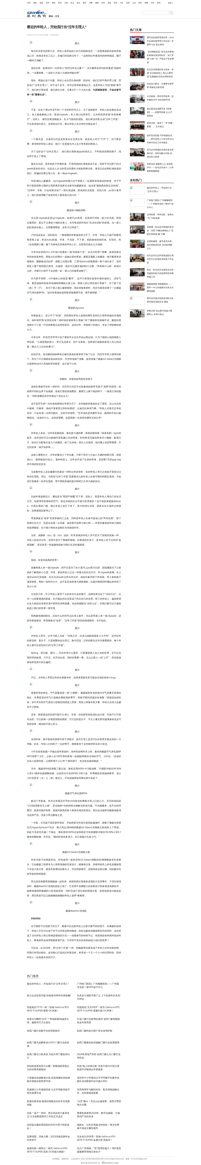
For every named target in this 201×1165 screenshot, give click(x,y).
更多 (170, 3)
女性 (152, 3)
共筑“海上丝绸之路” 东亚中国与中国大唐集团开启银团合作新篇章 (98, 1067)
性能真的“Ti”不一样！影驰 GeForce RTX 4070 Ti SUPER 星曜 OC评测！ (48, 1009)
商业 (115, 3)
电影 (53, 3)
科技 (60, 3)
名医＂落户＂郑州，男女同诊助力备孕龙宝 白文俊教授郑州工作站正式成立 (48, 1114)
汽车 (121, 3)
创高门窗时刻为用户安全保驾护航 (94, 1030)
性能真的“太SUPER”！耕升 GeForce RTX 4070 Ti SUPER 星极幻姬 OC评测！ (98, 1009)
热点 (72, 3)
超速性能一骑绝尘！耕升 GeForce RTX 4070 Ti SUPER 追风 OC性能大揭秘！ (47, 1150)
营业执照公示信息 (111, 1163)
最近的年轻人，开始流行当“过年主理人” (48, 983)
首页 (29, 3)
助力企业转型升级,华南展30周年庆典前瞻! (49, 995)
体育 (103, 3)
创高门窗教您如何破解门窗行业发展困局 (98, 1042)
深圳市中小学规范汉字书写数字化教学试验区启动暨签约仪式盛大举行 (98, 1079)
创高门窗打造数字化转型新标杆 (43, 1030)
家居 (159, 3)
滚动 (51, 16)
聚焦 (35, 3)
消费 (91, 3)
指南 (41, 3)
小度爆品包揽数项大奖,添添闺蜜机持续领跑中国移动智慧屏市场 (48, 1079)
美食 (109, 3)
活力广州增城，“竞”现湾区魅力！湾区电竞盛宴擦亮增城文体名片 (99, 1150)
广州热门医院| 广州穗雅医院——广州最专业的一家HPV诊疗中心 (98, 985)
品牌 (128, 3)
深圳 (47, 3)
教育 (84, 3)
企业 (134, 3)
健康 (97, 3)
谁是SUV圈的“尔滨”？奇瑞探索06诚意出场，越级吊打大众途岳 (48, 1020)
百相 (66, 3)
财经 (140, 3)
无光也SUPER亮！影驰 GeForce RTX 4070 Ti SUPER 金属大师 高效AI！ (96, 1138)
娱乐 (78, 3)
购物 (146, 3)
